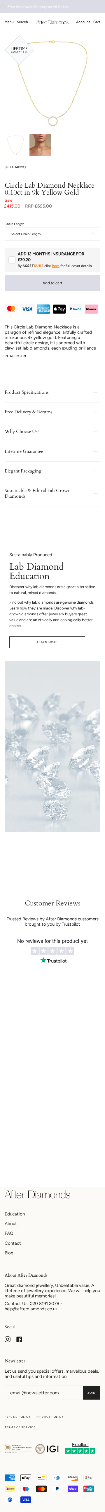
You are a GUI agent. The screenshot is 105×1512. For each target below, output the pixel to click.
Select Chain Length (26, 234)
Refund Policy (18, 1416)
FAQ (9, 1233)
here (56, 266)
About (11, 1223)
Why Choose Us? (22, 431)
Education (15, 1214)
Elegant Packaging (23, 471)
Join (91, 1392)
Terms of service (20, 1427)
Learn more (47, 642)
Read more (16, 356)
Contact (13, 1243)
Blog (9, 1253)
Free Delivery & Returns (28, 412)
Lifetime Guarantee (24, 451)
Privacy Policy (50, 1416)
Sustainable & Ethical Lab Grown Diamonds (38, 493)
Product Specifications (26, 392)
